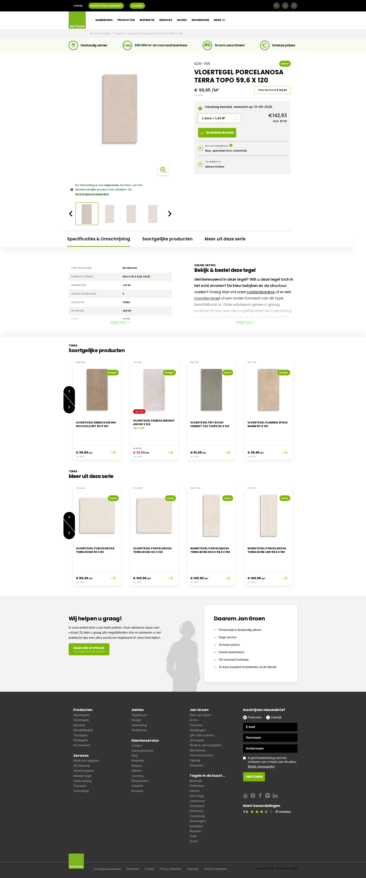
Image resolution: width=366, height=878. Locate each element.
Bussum (195, 831)
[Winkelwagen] (294, 5)
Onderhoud (139, 730)
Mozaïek (79, 725)
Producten (126, 20)
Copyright (193, 868)
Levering (137, 776)
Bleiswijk (196, 780)
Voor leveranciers (201, 755)
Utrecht (194, 791)
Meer (218, 20)
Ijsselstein (196, 826)
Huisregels (197, 740)
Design (136, 720)
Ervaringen (200, 20)
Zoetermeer (197, 801)
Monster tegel (82, 776)
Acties (194, 720)
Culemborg (197, 816)
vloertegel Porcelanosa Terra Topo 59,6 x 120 (155, 33)
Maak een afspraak (86, 760)
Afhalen (137, 770)
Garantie (137, 785)
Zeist (193, 836)
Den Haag (197, 796)
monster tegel (207, 298)
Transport (79, 785)
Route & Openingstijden (106, 5)
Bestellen (138, 760)
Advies (182, 20)
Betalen (137, 765)
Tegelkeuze (139, 715)
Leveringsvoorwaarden (107, 868)
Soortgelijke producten (167, 239)
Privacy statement (170, 868)
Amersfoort (197, 806)
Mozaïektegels (83, 730)
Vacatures (196, 765)
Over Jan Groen (200, 715)
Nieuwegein (198, 821)
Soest (193, 841)
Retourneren (140, 780)
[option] (120, 108)
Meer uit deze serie (225, 239)
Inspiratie (147, 20)
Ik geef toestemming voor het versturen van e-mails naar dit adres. (272, 762)
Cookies (149, 868)
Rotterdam (197, 785)
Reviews (137, 791)
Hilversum (196, 811)
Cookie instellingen (215, 868)
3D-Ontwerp (81, 765)
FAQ (135, 755)
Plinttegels (80, 740)
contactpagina (260, 292)
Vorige (69, 389)
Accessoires (81, 745)
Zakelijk (78, 5)
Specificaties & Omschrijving (98, 239)
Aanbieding (104, 20)
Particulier (255, 717)
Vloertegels (81, 720)
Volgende (69, 410)
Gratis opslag (82, 780)
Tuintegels (80, 735)
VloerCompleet (83, 770)
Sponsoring (197, 750)
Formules (196, 725)
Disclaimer (133, 868)
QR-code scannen (202, 735)
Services (165, 20)
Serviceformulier (143, 750)
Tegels (120, 33)
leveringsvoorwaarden (92, 194)
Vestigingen (198, 730)
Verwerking (81, 791)
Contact (137, 5)
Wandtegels (81, 715)
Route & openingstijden (206, 745)
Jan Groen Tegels (101, 33)
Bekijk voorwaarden (261, 766)
